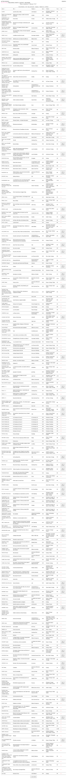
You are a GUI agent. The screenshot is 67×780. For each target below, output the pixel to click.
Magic (50, 12)
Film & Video (53, 189)
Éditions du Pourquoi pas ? (36, 133)
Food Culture (48, 27)
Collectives (52, 11)
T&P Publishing (34, 493)
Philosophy (51, 59)
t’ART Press (34, 204)
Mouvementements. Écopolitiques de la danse (21, 129)
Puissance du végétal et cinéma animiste (20, 256)
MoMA (33, 23)
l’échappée (33, 62)
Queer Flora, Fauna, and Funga (18, 244)
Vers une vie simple (16, 248)
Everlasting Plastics (16, 91)
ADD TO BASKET (63, 35)
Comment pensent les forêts (18, 696)
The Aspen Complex (16, 117)
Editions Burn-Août (35, 563)
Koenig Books (34, 735)
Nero (32, 266)
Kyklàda (33, 15)
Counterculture (48, 99)
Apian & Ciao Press (35, 165)
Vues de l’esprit (34, 45)
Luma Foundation (34, 154)
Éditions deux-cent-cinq (36, 687)
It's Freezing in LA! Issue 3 (17, 421)
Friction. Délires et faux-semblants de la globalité (21, 764)
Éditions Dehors (34, 38)
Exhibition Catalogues (49, 161)
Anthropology (48, 371)
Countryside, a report (16, 710)
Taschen (33, 710)
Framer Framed (34, 623)
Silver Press (34, 469)
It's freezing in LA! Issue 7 (17, 428)
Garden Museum (34, 260)
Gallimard (33, 180)
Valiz (32, 244)
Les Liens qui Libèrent (35, 562)
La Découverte (34, 129)
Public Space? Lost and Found (18, 480)
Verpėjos (33, 497)
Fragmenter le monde (16, 647)
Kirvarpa (33, 18)
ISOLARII (33, 317)
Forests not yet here (16, 629)
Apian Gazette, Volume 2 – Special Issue (20, 168)
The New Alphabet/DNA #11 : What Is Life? (20, 137)
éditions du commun (35, 291)
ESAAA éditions (34, 124)
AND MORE (27, 2)
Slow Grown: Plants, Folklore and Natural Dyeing (21, 231)
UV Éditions (34, 209)
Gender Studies (52, 556)
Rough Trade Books (35, 259)
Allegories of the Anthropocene (18, 382)
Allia (32, 197)
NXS (32, 545)
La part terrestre (15, 222)
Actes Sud (33, 405)
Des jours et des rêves (17, 251)
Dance (47, 128)
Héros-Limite (34, 296)
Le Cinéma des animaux (17, 209)
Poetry (50, 461)
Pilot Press (33, 717)
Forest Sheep (15, 18)
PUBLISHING (11, 2)
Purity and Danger (16, 433)
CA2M (38, 735)
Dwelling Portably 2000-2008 (18, 353)
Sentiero (14, 266)
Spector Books (34, 99)
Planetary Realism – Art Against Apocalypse (20, 120)
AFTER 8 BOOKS (5, 1)
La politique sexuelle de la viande (18, 35)
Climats (33, 601)
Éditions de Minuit (35, 750)
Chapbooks (48, 259)
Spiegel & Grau (34, 678)
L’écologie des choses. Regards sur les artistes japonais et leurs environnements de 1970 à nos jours (21, 452)
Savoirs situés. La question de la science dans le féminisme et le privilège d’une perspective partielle (21, 607)
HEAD (33, 517)
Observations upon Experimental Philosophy (20, 263)
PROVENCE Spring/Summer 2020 (19, 682)
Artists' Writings (48, 95)
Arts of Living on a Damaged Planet (19, 769)
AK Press (33, 559)
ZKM (32, 87)
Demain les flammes (35, 312)
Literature (47, 220)
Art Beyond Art (15, 54)
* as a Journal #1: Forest (17, 341)
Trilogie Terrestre (16, 41)
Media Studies (48, 137)
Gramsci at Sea (15, 282)
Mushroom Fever (16, 773)
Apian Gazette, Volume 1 (17, 165)
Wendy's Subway (34, 567)
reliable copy (34, 659)
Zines (47, 165)
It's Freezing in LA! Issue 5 (17, 417)
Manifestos (48, 608)
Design (47, 71)
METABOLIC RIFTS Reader (18, 95)
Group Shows (51, 140)
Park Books (37, 185)
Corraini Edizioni (34, 161)
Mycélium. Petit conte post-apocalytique (20, 663)
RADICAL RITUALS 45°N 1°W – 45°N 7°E (20, 476)
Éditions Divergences (35, 48)
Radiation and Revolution (17, 699)
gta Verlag (33, 371)
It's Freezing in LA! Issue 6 (17, 426)
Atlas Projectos (34, 95)
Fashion (47, 683)
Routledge (33, 433)
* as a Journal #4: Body (17, 270)
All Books (46, 6)
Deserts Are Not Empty (17, 618)
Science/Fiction (51, 413)
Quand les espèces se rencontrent (19, 604)
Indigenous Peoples (49, 193)
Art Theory (48, 22)
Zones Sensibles (34, 696)
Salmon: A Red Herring (17, 317)
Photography (48, 409)
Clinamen (33, 263)
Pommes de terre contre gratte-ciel (19, 348)
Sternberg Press (34, 109)
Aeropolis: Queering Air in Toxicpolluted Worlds (21, 235)
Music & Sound (48, 225)
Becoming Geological (16, 645)
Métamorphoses (16, 306)
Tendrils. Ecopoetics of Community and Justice (21, 469)
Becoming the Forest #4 (17, 575)
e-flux (32, 81)
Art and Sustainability (16, 671)
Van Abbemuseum (35, 330)
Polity (32, 579)
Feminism (47, 31)
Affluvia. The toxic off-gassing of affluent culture (21, 437)
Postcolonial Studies (49, 180)
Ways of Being (15, 200)
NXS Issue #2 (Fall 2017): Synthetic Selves (20, 545)
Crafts (53, 165)
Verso (33, 58)
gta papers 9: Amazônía (17, 371)
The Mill (14, 140)
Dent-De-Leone (34, 484)
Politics (47, 60)
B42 (32, 41)
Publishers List (41, 6)
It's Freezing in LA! (35, 417)
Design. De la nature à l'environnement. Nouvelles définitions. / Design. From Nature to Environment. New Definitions (21, 522)
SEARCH (64, 1)
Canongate (33, 113)
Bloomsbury (34, 31)
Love (54, 571)
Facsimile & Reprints (49, 353)
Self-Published (34, 11)
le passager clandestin (35, 35)
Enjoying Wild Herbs (16, 260)
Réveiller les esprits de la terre (18, 539)
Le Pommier (34, 251)
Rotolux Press (34, 409)
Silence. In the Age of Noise (17, 674)
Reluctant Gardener (16, 731)
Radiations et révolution (17, 703)
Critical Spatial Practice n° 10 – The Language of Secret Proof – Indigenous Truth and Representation (21, 707)
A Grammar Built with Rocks (18, 567)
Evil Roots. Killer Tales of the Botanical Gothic (21, 220)
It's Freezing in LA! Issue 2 (17, 419)
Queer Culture (51, 205)
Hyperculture (15, 579)
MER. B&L (36, 535)
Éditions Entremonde (35, 348)
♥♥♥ (26, 6)
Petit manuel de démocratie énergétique (20, 327)
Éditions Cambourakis (35, 379)
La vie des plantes (16, 309)
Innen (32, 635)
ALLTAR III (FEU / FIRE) (17, 11)
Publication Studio (35, 629)
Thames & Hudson (35, 65)
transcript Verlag (34, 671)
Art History (52, 22)
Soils (14, 330)
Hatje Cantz (34, 321)
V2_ (32, 645)
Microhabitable (15, 513)
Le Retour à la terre (16, 313)
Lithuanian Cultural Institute (36, 270)
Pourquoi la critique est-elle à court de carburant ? (21, 720)
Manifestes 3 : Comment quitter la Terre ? (20, 517)
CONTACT (21, 2)
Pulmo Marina (15, 484)
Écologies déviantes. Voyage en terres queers (21, 723)
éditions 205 (34, 222)
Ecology (47, 12)
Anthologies (48, 11)
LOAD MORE (33, 776)
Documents (53, 224)
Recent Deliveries (22, 6)
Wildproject (33, 607)
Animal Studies (52, 31)
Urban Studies (48, 187)
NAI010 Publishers (35, 756)
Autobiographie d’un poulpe (17, 405)
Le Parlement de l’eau (16, 379)
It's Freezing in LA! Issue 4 (17, 424)
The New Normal (16, 185)
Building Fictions (34, 542)
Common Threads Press (36, 231)
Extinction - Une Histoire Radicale (18, 360)
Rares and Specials (31, 6)
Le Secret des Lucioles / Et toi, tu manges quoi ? (21, 133)
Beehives (14, 635)
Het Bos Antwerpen (35, 572)
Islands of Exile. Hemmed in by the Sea (19, 76)
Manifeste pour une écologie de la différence (20, 38)
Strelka (33, 185)
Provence (33, 682)
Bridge (33, 437)
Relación (14, 735)
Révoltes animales (16, 48)
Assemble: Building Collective (18, 65)
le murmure (33, 663)
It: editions (33, 443)
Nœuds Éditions (34, 313)
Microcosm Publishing (35, 350)
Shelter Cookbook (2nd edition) (18, 99)
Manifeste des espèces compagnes (19, 601)
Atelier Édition (34, 226)
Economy (51, 162)
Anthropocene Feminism (17, 556)
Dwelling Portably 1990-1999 (18, 350)
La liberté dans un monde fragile (18, 62)
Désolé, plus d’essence (17, 162)
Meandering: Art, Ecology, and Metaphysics (20, 728)
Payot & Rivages (34, 306)
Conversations (48, 301)
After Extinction (15, 552)
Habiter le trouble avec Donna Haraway (19, 612)
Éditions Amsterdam (35, 549)
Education (47, 124)
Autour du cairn (15, 296)
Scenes (50, 23)
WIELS (33, 535)
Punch (33, 476)
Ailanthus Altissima (16, 176)
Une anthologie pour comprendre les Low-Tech (21, 493)
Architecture (53, 65)
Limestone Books (34, 27)
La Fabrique (34, 740)
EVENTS (17, 2)
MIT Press (33, 480)
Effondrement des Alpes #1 (17, 124)
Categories (37, 6)
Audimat (33, 363)
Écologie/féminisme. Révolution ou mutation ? (21, 338)
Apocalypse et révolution (17, 274)
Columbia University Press (36, 655)
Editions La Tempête (35, 274)
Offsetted (14, 321)
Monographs (48, 65)
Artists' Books (48, 116)
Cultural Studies (48, 401)
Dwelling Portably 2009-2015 (18, 357)
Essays (47, 34)
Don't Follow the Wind (16, 632)
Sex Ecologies (15, 626)
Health (47, 30)
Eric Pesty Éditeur (35, 489)
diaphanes (33, 402)
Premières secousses (17, 740)
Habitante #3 (15, 363)
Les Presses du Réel (35, 240)
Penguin (33, 200)
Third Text (33, 54)
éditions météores (35, 720)
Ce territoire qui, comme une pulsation (19, 641)
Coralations (15, 667)
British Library (34, 220)
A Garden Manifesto (16, 717)
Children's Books (49, 18)
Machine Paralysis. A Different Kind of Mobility (21, 216)
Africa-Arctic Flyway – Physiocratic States (20, 464)
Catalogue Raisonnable (17, 535)
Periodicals (48, 58)
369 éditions (34, 367)
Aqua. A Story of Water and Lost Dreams (20, 113)
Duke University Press (35, 286)
